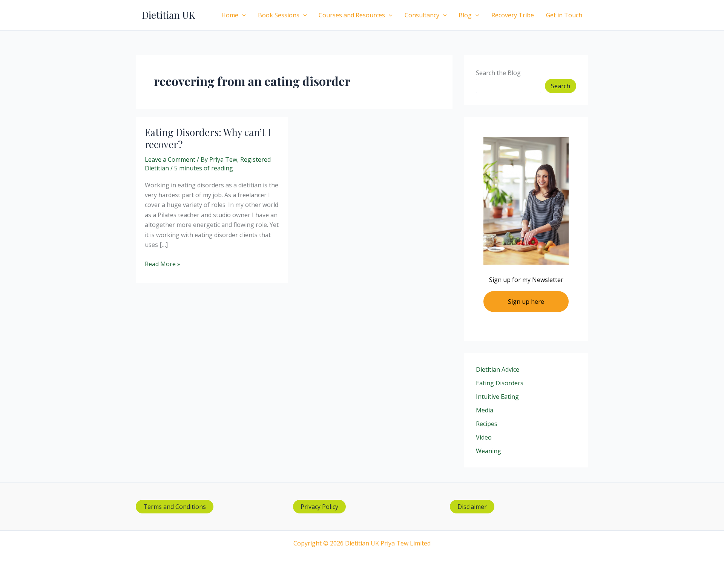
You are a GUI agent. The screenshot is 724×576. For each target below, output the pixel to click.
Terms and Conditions (174, 506)
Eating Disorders (499, 383)
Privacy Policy (319, 506)
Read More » (162, 264)
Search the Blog (498, 73)
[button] (242, 15)
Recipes (486, 424)
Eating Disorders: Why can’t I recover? (208, 138)
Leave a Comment (170, 159)
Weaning (488, 451)
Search (560, 86)
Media (484, 410)
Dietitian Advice (497, 369)
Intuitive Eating (497, 396)
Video (484, 437)
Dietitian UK (168, 14)
